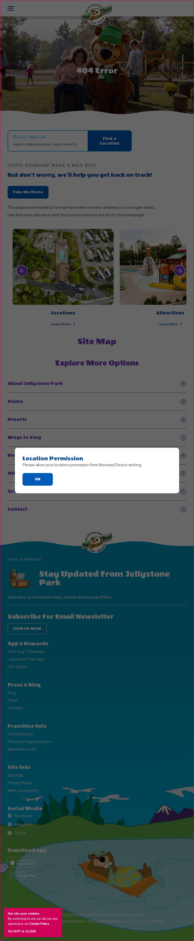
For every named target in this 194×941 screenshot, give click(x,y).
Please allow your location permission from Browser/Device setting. (82, 464)
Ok (44, 481)
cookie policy (39, 924)
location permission (52, 458)
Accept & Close (22, 931)
